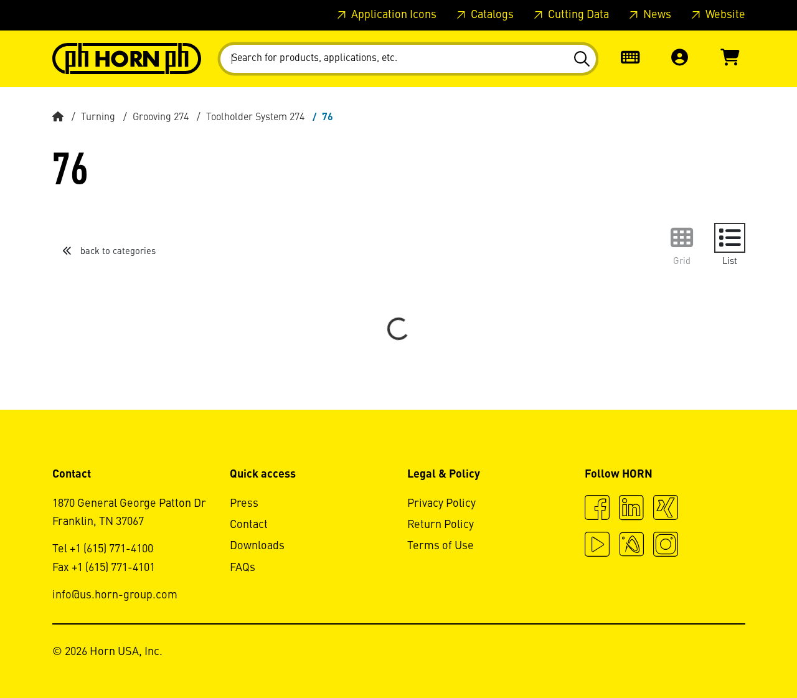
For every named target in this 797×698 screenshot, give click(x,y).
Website (724, 15)
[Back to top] (740, 654)
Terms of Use (440, 546)
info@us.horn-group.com (114, 595)
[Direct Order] (630, 59)
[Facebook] (597, 509)
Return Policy (440, 525)
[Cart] (729, 59)
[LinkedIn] (631, 509)
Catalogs (491, 15)
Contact (249, 525)
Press (244, 503)
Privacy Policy (441, 503)
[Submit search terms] (581, 59)
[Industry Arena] (631, 546)
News (656, 15)
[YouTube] (597, 546)
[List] (729, 238)
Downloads (257, 546)
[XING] (665, 509)
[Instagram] (665, 546)
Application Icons (392, 15)
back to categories (117, 251)
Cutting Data (577, 15)
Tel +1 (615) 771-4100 (102, 549)
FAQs (242, 567)
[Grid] (681, 238)
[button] (680, 59)
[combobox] (408, 59)
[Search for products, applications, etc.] (581, 59)
